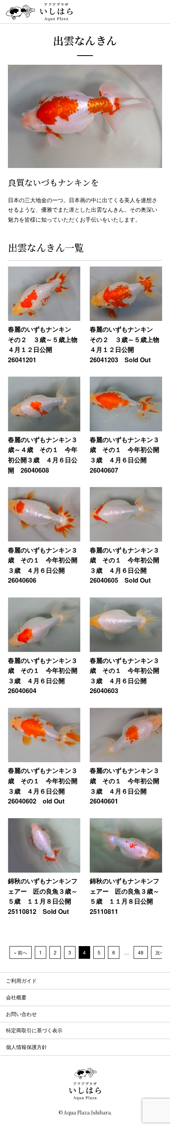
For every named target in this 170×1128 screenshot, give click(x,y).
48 (141, 952)
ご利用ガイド (21, 980)
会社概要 (16, 997)
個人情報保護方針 (26, 1047)
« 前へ (20, 952)
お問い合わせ (21, 1014)
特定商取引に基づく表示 (34, 1030)
